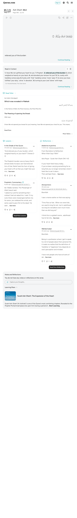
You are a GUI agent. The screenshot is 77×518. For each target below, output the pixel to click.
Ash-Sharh (17, 10)
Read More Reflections (57, 267)
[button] (69, 36)
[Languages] (64, 3)
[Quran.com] (9, 3)
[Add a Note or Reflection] (67, 17)
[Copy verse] (59, 17)
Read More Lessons (20, 215)
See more (11, 171)
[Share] (63, 17)
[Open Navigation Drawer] (72, 3)
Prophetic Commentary (13, 182)
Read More (7, 130)
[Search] (68, 3)
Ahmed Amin (46, 185)
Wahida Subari (47, 229)
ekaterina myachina (49, 146)
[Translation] (70, 69)
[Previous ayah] (68, 11)
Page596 (16, 12)
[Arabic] (67, 69)
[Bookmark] (10, 17)
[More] (71, 17)
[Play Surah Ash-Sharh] (6, 17)
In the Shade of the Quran (13, 146)
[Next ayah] (72, 11)
